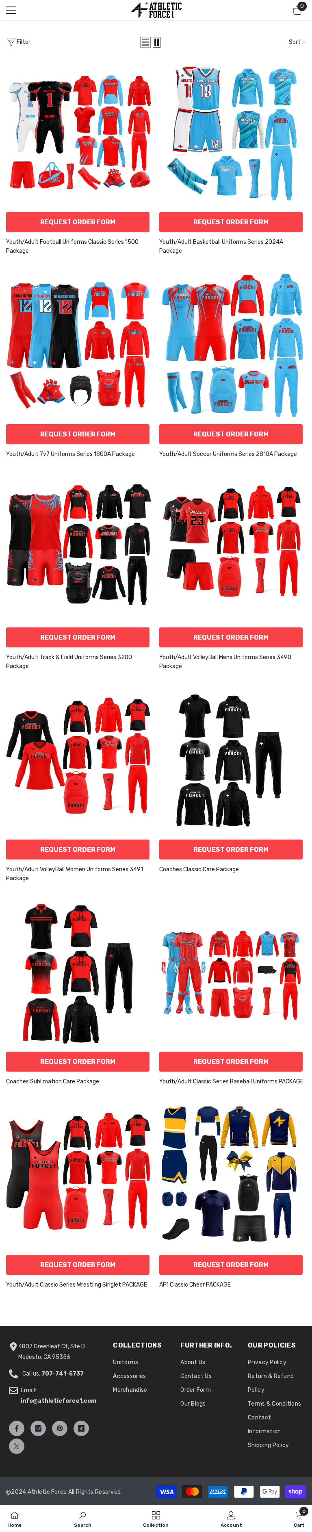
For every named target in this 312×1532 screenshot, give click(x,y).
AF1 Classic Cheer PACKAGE (195, 1284)
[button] (145, 42)
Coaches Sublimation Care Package (52, 1081)
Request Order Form (77, 222)
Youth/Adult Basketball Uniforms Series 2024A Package (221, 246)
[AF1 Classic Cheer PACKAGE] (232, 1175)
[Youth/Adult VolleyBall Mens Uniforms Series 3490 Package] (232, 548)
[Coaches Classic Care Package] (232, 760)
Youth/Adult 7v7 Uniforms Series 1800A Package (70, 454)
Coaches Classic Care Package (199, 869)
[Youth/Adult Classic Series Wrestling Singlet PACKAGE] (79, 1175)
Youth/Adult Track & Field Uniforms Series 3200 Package (69, 662)
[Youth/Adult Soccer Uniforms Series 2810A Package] (232, 345)
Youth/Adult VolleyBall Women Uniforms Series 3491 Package (74, 874)
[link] (82, 1518)
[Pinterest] (59, 1428)
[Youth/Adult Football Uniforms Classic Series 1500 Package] (79, 133)
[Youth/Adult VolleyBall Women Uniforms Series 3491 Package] (79, 760)
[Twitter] (16, 1446)
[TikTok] (81, 1428)
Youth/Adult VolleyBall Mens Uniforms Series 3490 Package (225, 662)
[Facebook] (16, 1428)
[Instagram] (38, 1428)
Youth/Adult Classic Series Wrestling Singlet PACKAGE (76, 1284)
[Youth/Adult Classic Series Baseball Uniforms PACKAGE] (232, 972)
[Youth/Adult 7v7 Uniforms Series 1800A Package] (79, 345)
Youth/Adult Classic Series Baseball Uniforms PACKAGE (231, 1081)
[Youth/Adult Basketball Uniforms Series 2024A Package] (232, 133)
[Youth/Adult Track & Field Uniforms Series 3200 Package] (79, 548)
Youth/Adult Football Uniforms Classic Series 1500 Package (72, 246)
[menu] (11, 10)
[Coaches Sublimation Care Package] (79, 972)
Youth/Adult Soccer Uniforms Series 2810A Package (228, 454)
